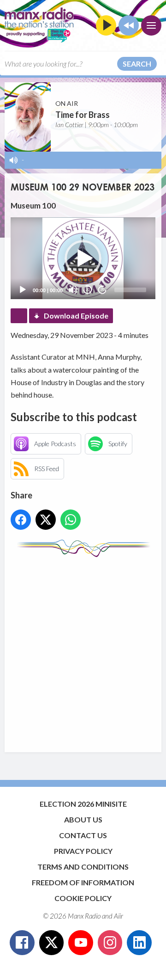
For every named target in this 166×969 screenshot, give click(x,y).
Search (137, 63)
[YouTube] (80, 942)
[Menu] (151, 25)
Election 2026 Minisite (83, 803)
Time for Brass (82, 115)
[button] (83, 258)
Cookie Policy (83, 898)
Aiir (118, 916)
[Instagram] (110, 942)
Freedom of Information (83, 882)
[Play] (22, 289)
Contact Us (83, 835)
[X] (51, 942)
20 (87, 290)
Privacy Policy (83, 850)
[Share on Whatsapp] (70, 519)
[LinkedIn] (139, 942)
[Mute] (72, 289)
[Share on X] (46, 519)
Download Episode (76, 315)
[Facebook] (22, 942)
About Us (83, 819)
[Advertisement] (83, 650)
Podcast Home (19, 315)
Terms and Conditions (83, 866)
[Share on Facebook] (21, 519)
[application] (83, 258)
